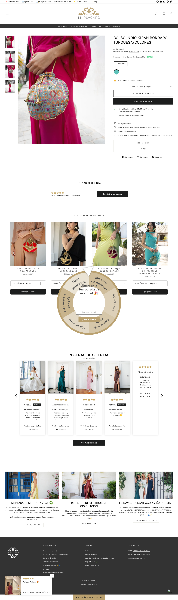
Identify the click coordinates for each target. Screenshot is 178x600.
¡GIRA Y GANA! (89, 319)
